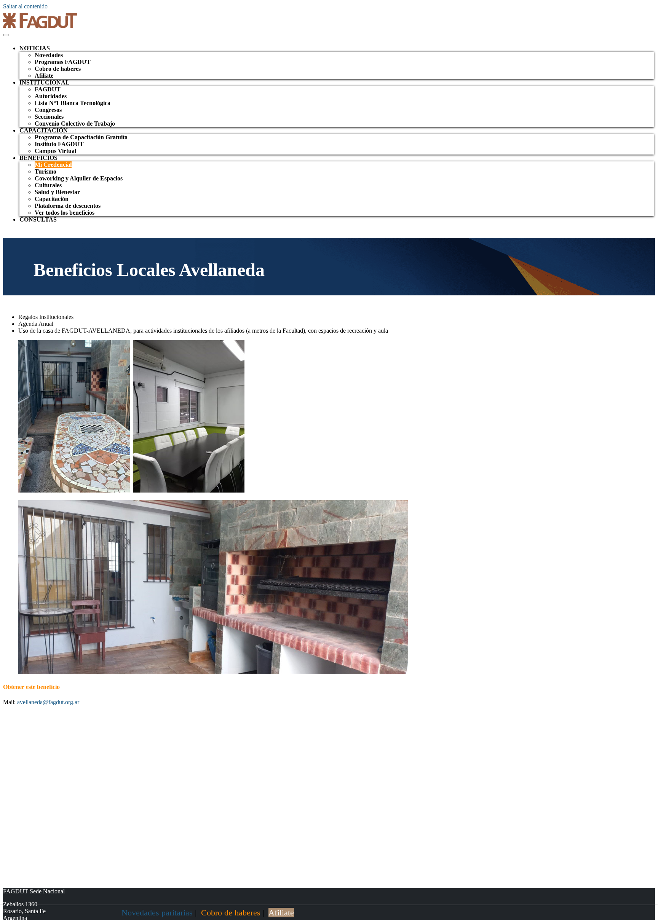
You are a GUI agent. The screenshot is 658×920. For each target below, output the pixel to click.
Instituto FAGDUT (59, 144)
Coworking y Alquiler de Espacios (79, 178)
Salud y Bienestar (57, 192)
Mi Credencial (53, 164)
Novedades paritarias (157, 912)
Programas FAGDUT (63, 62)
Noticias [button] (34, 48)
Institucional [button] (44, 82)
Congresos (48, 110)
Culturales (48, 185)
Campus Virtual (55, 151)
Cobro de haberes (58, 68)
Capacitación (52, 199)
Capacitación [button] (43, 130)
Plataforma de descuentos (68, 205)
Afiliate (44, 75)
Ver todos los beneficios (64, 212)
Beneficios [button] (38, 158)
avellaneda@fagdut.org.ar (48, 702)
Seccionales (49, 116)
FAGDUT (48, 89)
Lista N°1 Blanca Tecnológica (72, 103)
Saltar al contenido (25, 6)
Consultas (38, 219)
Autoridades (51, 96)
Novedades (49, 55)
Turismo (45, 171)
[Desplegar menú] (6, 35)
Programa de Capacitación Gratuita (81, 137)
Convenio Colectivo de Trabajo (75, 123)
